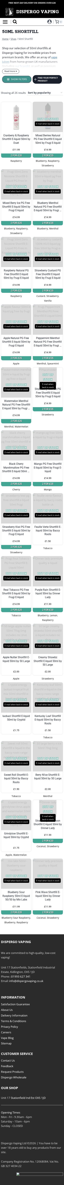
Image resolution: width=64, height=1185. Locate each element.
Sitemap (6, 1043)
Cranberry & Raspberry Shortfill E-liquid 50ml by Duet (16, 139)
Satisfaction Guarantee (15, 1004)
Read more (9, 71)
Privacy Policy (9, 1027)
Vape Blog (7, 1038)
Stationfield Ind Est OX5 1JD (28, 1098)
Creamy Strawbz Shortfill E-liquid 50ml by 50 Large (48, 661)
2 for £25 (47, 155)
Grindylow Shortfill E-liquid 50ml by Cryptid (16, 835)
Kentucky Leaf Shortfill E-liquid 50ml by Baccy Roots (48, 719)
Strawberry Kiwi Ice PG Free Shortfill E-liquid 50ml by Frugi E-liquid (48, 392)
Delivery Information (14, 1015)
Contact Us (8, 1060)
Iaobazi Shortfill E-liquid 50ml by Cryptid (16, 717)
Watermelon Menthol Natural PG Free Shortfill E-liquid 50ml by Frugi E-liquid (16, 404)
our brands (22, 66)
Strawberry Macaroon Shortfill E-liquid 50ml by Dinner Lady (48, 824)
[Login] (49, 22)
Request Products (12, 1072)
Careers (6, 1032)
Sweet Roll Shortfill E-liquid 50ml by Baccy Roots (16, 778)
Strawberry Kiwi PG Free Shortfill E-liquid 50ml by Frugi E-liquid (16, 530)
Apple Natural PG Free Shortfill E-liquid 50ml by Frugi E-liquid (16, 342)
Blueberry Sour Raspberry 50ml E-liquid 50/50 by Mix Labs (16, 896)
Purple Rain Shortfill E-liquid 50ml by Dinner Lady (48, 593)
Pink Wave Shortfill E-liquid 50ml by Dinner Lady (47, 896)
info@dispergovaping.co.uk (26, 981)
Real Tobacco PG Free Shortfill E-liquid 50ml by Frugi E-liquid (16, 593)
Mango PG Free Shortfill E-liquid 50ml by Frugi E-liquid (48, 467)
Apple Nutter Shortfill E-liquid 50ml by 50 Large (16, 659)
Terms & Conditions (13, 1021)
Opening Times (10, 1112)
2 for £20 (16, 155)
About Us (7, 1010)
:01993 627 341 (21, 976)
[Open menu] (4, 22)
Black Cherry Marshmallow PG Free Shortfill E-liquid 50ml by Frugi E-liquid (16, 467)
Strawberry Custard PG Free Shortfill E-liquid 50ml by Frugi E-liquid (48, 274)
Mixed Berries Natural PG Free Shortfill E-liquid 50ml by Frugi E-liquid (48, 139)
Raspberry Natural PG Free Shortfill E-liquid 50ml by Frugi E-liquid (16, 274)
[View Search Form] (15, 22)
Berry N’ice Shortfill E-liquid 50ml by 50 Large (47, 776)
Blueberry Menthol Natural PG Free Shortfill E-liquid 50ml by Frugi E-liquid (48, 206)
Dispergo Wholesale (13, 1077)
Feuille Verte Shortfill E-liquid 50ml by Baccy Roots (47, 530)
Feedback (7, 1066)
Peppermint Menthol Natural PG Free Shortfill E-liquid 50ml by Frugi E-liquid (48, 342)
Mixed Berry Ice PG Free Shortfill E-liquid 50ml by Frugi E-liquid (16, 206)
